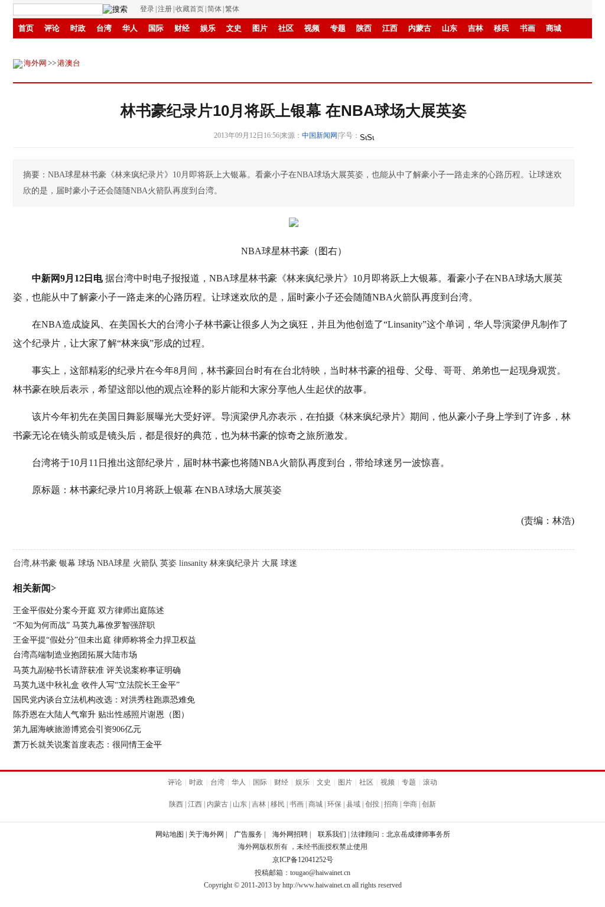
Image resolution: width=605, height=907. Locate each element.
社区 (286, 28)
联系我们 (332, 834)
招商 (104, 48)
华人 (130, 28)
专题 (338, 28)
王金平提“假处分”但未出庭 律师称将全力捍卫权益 (104, 640)
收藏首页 (189, 9)
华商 (130, 48)
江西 (390, 28)
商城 (553, 28)
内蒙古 (419, 28)
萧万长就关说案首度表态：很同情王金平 (87, 744)
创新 (156, 48)
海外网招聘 (290, 834)
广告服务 (248, 834)
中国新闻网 (319, 135)
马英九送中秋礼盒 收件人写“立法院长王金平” (96, 685)
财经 (182, 28)
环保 (334, 804)
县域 (353, 804)
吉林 (475, 28)
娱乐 (208, 28)
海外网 (35, 63)
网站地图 (169, 834)
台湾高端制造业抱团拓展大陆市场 (75, 654)
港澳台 (68, 63)
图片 (260, 28)
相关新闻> (34, 588)
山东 (449, 28)
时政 (78, 28)
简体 (214, 9)
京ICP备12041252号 (302, 860)
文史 (234, 28)
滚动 (182, 48)
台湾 (104, 28)
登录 (147, 9)
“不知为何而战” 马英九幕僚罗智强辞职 (84, 625)
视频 (312, 28)
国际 (156, 28)
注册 (165, 9)
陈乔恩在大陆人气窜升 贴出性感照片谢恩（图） (101, 714)
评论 (52, 28)
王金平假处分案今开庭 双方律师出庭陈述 (88, 610)
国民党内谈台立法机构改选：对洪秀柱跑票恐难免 (104, 699)
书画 (527, 28)
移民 (501, 28)
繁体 (232, 9)
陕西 (364, 28)
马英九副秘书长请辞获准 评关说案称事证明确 (97, 670)
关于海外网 (206, 834)
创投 (372, 804)
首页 (26, 28)
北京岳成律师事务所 (418, 834)
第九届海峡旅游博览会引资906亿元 (77, 729)
